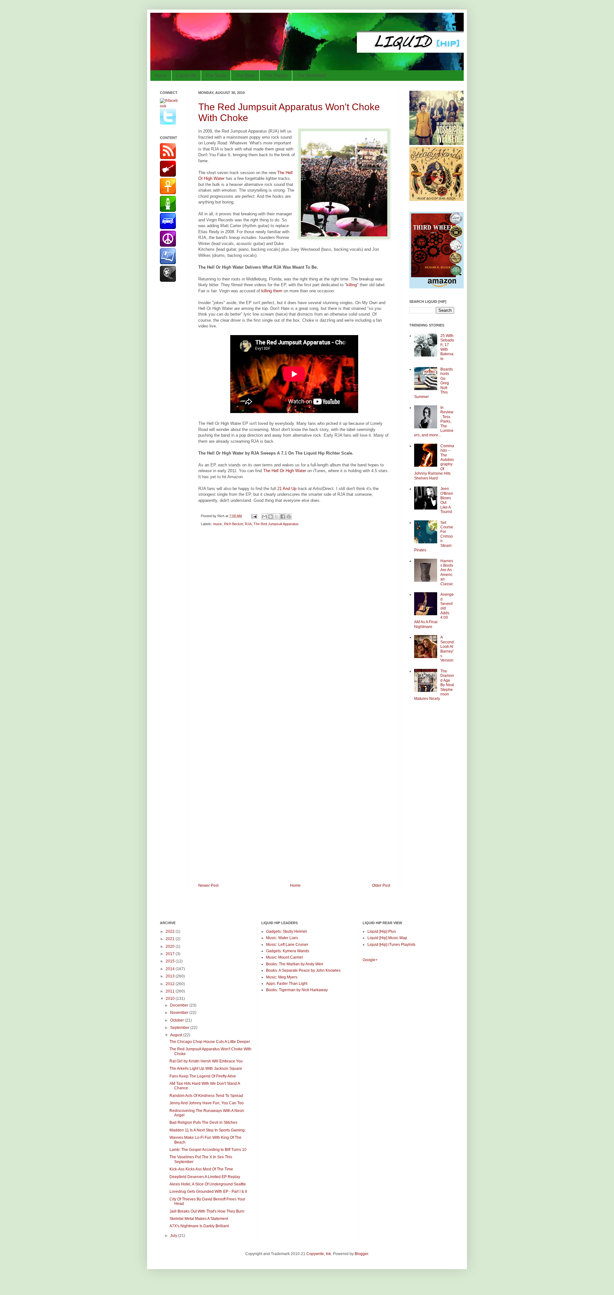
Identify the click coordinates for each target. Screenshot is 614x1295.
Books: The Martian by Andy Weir (294, 964)
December (179, 1005)
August (176, 1035)
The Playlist (275, 75)
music (217, 524)
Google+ (370, 960)
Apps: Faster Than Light (286, 983)
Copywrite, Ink (318, 1254)
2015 (171, 961)
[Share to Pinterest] (289, 516)
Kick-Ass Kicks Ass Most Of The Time (201, 1169)
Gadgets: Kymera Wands (287, 951)
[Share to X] (276, 516)
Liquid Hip (186, 75)
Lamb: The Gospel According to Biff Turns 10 (208, 1149)
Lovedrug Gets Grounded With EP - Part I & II (208, 1191)
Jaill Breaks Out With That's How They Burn (206, 1211)
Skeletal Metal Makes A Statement (198, 1218)
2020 (171, 946)
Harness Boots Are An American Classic (446, 572)
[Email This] (264, 516)
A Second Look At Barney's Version (447, 649)
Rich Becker (233, 524)
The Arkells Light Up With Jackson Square (205, 1068)
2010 (171, 998)
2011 (171, 991)
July (174, 1235)
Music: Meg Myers (281, 977)
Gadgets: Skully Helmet (286, 931)
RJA (248, 524)
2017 (171, 954)
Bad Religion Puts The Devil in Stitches (203, 1122)
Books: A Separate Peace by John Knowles (303, 970)
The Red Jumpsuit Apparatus (276, 524)
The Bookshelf (311, 75)
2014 (171, 969)
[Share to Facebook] (282, 516)
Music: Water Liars (282, 938)
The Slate (245, 75)
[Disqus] (294, 622)
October (177, 1020)
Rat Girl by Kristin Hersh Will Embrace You (206, 1061)
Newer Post (208, 885)
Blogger (361, 1254)
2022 (171, 931)
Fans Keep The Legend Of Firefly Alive (202, 1076)
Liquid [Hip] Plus (381, 931)
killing (351, 284)
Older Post (381, 885)
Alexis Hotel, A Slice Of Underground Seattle (207, 1184)
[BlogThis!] (270, 516)
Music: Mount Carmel (284, 957)
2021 (171, 939)
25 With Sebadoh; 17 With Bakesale (447, 347)
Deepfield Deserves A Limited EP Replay (204, 1177)
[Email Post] (254, 516)
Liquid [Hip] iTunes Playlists (391, 944)
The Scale (216, 75)
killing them (271, 290)
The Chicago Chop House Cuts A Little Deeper (209, 1041)
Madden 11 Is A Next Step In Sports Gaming (207, 1130)
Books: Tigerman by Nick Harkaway (297, 990)
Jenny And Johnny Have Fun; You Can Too (206, 1103)
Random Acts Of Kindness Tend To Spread (206, 1095)
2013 (171, 976)
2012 (171, 984)
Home (161, 75)
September (180, 1027)
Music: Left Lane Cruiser (287, 944)
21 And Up (286, 488)
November (179, 1012)
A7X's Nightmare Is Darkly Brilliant (199, 1226)
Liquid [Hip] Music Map (387, 938)
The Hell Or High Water (284, 470)
